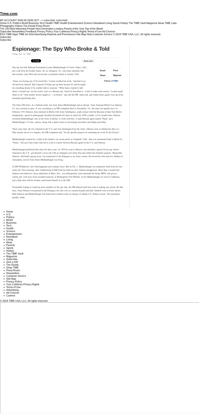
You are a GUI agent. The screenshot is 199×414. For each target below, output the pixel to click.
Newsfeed (11, 236)
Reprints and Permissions (61, 34)
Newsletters (18, 31)
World (9, 220)
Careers (10, 295)
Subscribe (5, 31)
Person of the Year (74, 28)
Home (9, 211)
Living (9, 239)
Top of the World (94, 28)
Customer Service (102, 34)
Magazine (11, 256)
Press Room (13, 270)
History (10, 250)
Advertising (40, 34)
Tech (9, 225)
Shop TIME (12, 267)
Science (10, 231)
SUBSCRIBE (49, 20)
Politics (10, 217)
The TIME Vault (14, 253)
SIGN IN (22, 20)
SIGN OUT (33, 20)
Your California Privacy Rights (70, 31)
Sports (9, 248)
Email (102, 70)
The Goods (12, 264)
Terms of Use (94, 31)
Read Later (88, 61)
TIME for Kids (26, 34)
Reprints (117, 75)
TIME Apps (12, 34)
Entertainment (14, 234)
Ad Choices (109, 31)
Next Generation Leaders (49, 28)
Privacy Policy (45, 31)
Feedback (31, 31)
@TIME (114, 81)
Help (89, 34)
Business (11, 222)
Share (102, 75)
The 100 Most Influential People (17, 28)
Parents (10, 245)
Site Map (81, 34)
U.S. (8, 214)
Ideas (9, 242)
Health (10, 228)
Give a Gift (12, 262)
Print (115, 70)
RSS (2, 34)
